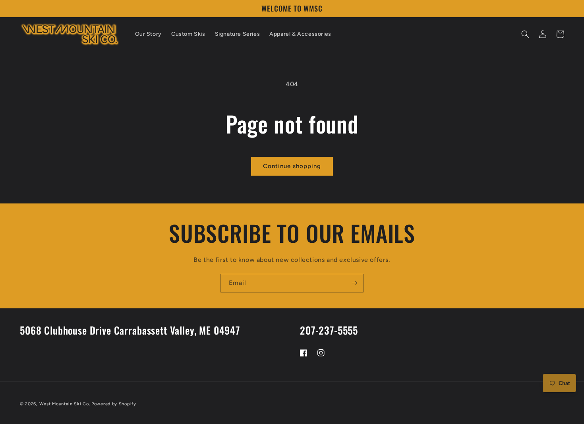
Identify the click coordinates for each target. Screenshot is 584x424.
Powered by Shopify (113, 404)
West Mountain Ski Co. (64, 404)
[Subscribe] (354, 283)
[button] (525, 34)
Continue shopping (292, 166)
